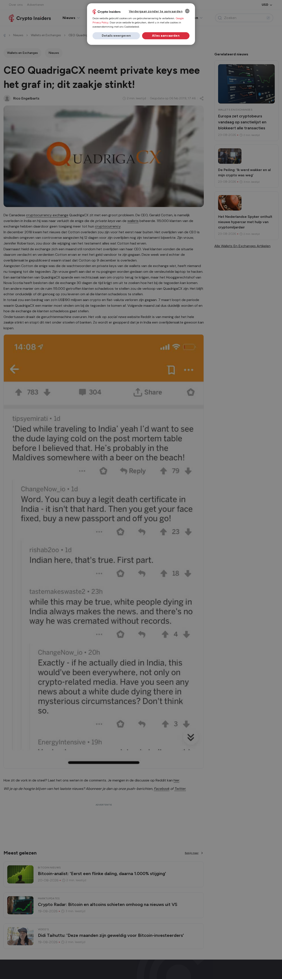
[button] (116, 35)
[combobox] (187, 11)
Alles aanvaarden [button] (166, 36)
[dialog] (141, 24)
